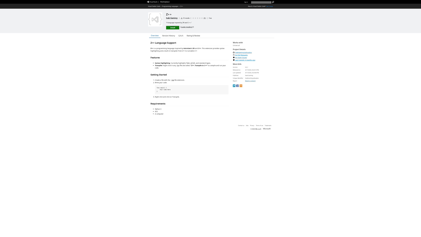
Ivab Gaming (171, 18)
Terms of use (259, 125)
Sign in (246, 2)
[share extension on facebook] (237, 86)
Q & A (180, 35)
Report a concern (250, 81)
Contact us (241, 125)
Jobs (247, 125)
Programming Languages (170, 6)
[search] (273, 2)
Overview (155, 35)
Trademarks (268, 125)
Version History (168, 35)
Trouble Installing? (186, 27)
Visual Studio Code (154, 6)
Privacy (252, 125)
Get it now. (269, 6)
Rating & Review (193, 35)
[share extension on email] (240, 86)
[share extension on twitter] (234, 86)
